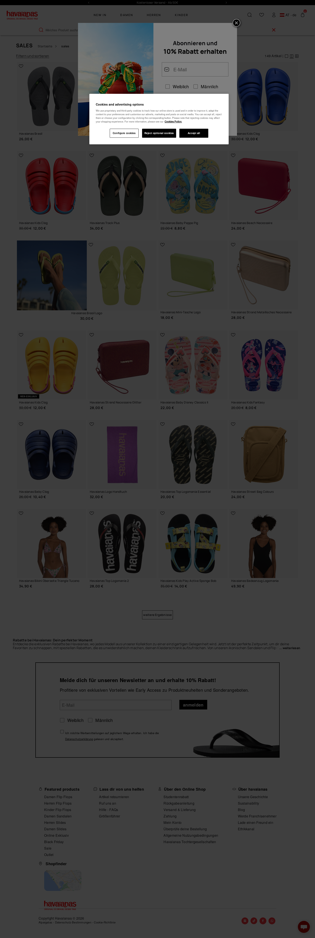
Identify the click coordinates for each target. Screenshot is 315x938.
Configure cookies (124, 133)
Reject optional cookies (159, 133)
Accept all (194, 133)
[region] (159, 119)
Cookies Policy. (173, 121)
